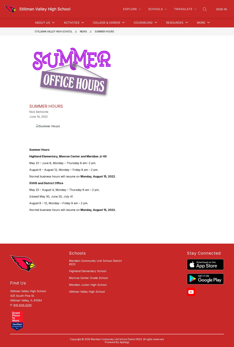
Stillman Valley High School (53, 31)
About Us (42, 22)
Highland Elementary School (87, 271)
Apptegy (124, 342)
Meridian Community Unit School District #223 (95, 262)
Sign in (221, 9)
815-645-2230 (23, 305)
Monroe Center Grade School (88, 278)
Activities (71, 22)
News (83, 31)
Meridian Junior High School (88, 284)
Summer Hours (104, 31)
